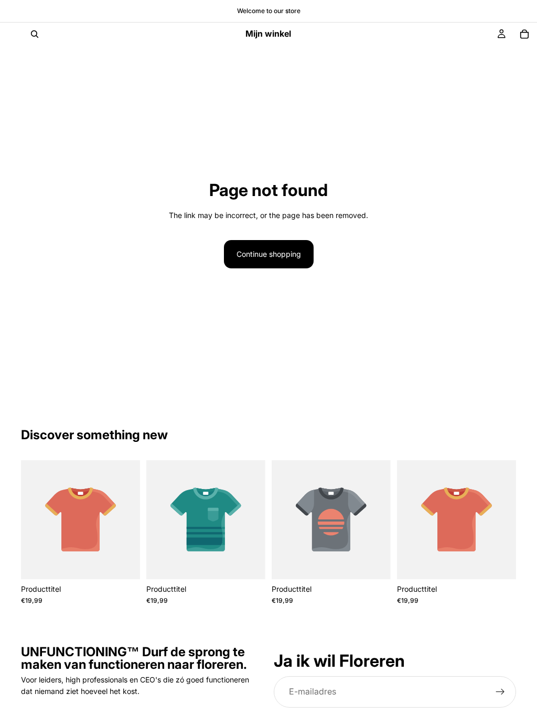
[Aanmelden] (500, 691)
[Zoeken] (34, 34)
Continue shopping (269, 253)
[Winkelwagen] (524, 34)
